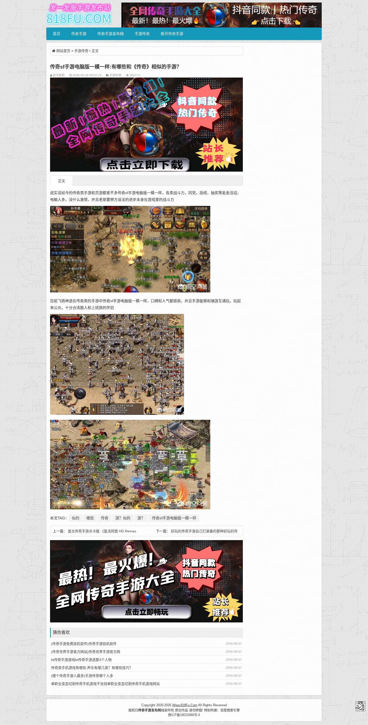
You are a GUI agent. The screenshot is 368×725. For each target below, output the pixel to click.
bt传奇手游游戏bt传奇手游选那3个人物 (81, 660)
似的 (75, 518)
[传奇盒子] (146, 621)
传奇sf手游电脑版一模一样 (174, 518)
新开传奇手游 (172, 34)
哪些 (90, 518)
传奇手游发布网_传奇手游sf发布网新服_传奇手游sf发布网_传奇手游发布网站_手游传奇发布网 (360, 706)
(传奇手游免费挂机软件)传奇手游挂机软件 (84, 644)
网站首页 (63, 51)
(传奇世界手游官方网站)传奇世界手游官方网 (85, 652)
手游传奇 (142, 34)
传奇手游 (78, 34)
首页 (56, 34)
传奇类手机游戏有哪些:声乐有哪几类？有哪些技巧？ (92, 668)
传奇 (104, 518)
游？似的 (122, 518)
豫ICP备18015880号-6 (184, 715)
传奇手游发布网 (110, 34)
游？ (141, 518)
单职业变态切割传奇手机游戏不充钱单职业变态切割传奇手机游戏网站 (105, 684)
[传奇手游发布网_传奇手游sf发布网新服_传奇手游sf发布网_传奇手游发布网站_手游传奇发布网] (78, 14)
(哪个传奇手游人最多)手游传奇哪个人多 (82, 676)
